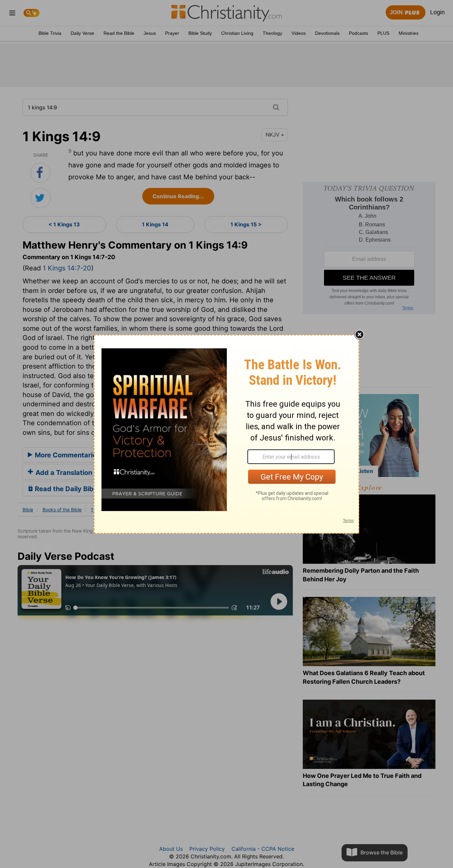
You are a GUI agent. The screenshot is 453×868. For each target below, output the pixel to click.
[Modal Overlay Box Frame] (226, 434)
